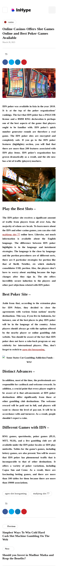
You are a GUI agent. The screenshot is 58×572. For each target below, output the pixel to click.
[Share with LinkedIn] (17, 62)
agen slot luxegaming (16, 493)
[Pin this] (24, 62)
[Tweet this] (11, 62)
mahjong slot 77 (41, 493)
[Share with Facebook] (5, 62)
